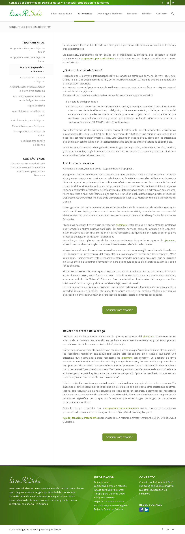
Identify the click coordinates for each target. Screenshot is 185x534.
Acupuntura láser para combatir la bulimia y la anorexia (27, 88)
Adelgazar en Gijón (104, 497)
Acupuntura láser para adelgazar (32, 79)
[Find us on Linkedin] (147, 509)
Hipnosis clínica (36, 105)
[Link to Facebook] (162, 2)
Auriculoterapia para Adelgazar (27, 120)
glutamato (121, 224)
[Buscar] (172, 13)
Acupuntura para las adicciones (30, 27)
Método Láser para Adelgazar (28, 126)
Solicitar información (119, 310)
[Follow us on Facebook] (141, 509)
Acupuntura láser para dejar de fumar (27, 49)
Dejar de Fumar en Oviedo (108, 509)
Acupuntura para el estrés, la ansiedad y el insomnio (29, 98)
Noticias (44, 529)
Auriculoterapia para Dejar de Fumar (28, 112)
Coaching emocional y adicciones (33, 142)
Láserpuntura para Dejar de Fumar (29, 133)
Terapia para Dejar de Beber (110, 493)
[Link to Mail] (173, 2)
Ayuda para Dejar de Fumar (109, 489)
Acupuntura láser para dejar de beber (27, 59)
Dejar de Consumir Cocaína (109, 501)
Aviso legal (56, 529)
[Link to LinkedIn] (167, 2)
